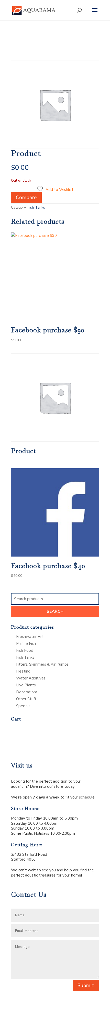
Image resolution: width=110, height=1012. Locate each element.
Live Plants (26, 685)
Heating (23, 671)
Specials (23, 705)
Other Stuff (26, 699)
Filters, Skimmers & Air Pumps (42, 664)
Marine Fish (26, 643)
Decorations (27, 692)
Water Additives (31, 678)
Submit (86, 985)
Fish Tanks (36, 207)
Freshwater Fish (30, 636)
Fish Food (24, 650)
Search (55, 611)
